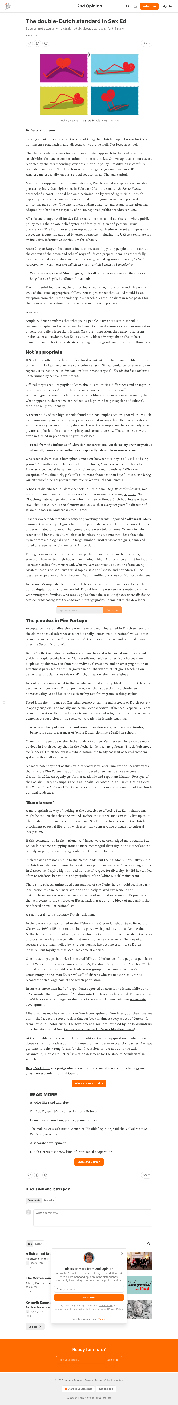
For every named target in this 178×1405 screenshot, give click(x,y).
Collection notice (113, 1380)
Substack (72, 1397)
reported (94, 209)
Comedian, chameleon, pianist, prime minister (64, 1120)
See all (33, 1326)
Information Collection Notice (88, 1308)
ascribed (40, 469)
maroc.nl (67, 564)
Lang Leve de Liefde (90, 120)
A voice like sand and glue (49, 1102)
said (91, 570)
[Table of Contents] (3, 702)
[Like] (29, 43)
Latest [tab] (38, 1243)
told (73, 510)
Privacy (89, 1380)
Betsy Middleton (38, 1068)
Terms (98, 1380)
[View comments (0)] (37, 43)
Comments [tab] (34, 1200)
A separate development (48, 1143)
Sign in (167, 6)
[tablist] (41, 1200)
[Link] (21, 352)
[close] (122, 1253)
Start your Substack (80, 1389)
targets (43, 384)
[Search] (127, 6)
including (106, 234)
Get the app (106, 1389)
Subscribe (149, 6)
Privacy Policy (115, 1308)
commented (116, 600)
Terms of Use (105, 1305)
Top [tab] (30, 1243)
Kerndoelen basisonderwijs (131, 370)
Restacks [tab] (49, 1200)
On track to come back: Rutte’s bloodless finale (99, 1029)
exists (145, 766)
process (98, 639)
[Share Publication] (135, 6)
